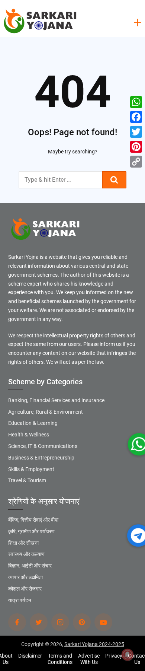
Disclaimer (30, 656)
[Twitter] (136, 131)
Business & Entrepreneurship (41, 458)
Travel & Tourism (27, 480)
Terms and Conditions (60, 659)
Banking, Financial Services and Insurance (56, 400)
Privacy (113, 656)
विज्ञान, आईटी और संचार (30, 566)
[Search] (114, 179)
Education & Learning (33, 423)
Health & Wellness (28, 435)
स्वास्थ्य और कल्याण (26, 554)
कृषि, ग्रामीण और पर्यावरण (31, 531)
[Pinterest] (136, 146)
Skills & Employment (31, 469)
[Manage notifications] (127, 655)
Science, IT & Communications (42, 446)
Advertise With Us (89, 659)
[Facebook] (136, 116)
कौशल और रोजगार (25, 589)
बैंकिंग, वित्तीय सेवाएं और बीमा (33, 520)
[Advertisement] (72, 72)
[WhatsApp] (136, 102)
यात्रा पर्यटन (19, 600)
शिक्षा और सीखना (23, 543)
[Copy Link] (136, 161)
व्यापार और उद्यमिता (25, 577)
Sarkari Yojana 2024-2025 (94, 644)
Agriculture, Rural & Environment (45, 412)
